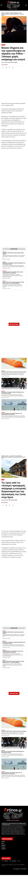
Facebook (6, 860)
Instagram (14, 860)
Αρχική (3, 12)
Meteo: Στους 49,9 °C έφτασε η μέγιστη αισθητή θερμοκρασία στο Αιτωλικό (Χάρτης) (13, 283)
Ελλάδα (7, 12)
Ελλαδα (3, 45)
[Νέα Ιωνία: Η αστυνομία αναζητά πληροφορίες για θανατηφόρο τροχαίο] (14, 383)
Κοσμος (4, 270)
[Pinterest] (9, 67)
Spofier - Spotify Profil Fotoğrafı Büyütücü (11, 875)
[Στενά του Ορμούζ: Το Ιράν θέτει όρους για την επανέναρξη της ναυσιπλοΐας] (14, 404)
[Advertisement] (14, 84)
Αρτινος (5, 64)
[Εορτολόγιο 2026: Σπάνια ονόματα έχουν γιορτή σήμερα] (14, 363)
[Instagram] (10, 861)
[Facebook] (2, 67)
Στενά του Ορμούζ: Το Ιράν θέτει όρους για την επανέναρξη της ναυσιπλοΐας (13, 272)
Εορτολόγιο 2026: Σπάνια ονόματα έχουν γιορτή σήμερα (13, 253)
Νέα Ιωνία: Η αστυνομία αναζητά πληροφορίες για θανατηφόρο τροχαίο (14, 263)
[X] (6, 67)
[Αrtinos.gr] (14, 5)
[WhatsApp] (12, 67)
